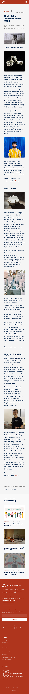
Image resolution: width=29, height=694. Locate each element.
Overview (4, 654)
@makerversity (9, 627)
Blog (3, 645)
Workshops (5, 640)
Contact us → (8, 604)
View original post (10, 489)
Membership (5, 642)
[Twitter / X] (20, 628)
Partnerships (5, 662)
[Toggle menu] (26, 2)
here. (21, 347)
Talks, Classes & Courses (8, 657)
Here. (17, 181)
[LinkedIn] (16, 628)
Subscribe (14, 619)
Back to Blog (10, 6)
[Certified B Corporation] (13, 674)
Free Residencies (6, 659)
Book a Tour (5, 647)
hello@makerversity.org (9, 600)
